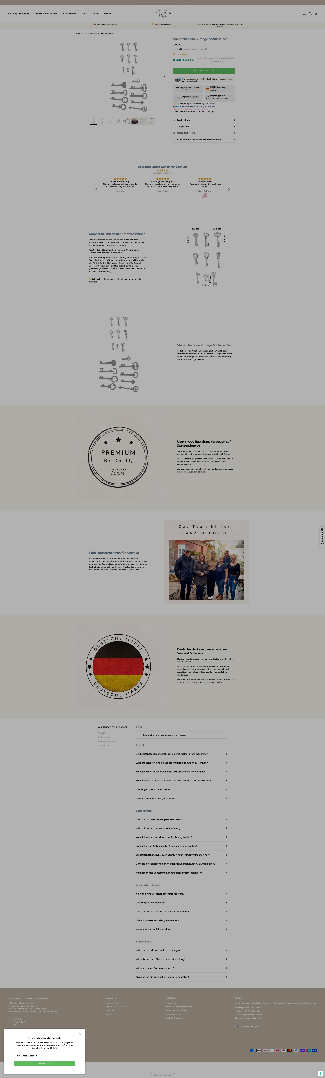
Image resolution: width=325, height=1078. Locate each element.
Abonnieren (44, 1063)
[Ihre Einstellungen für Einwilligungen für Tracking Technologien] (320, 1073)
